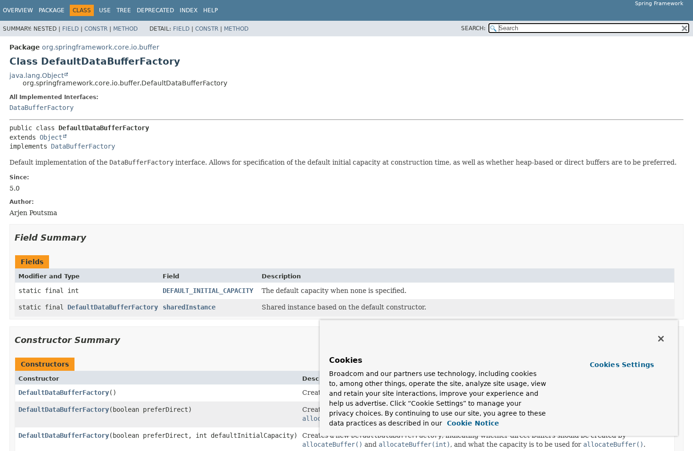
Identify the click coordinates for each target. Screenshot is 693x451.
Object (51, 137)
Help (210, 10)
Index (189, 10)
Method (125, 28)
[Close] (661, 338)
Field (70, 28)
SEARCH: (473, 28)
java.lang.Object (36, 75)
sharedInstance (189, 307)
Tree (123, 10)
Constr (95, 28)
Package (52, 10)
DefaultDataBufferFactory (112, 307)
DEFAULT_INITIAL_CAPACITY (208, 290)
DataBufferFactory (41, 107)
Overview (18, 10)
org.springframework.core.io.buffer (100, 47)
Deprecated (155, 10)
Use (105, 10)
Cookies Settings (622, 364)
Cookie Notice (472, 423)
